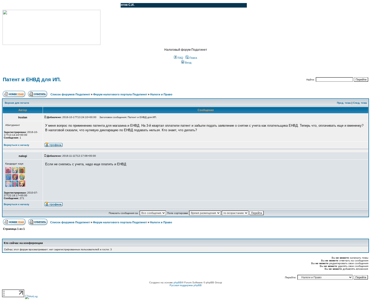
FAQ (180, 57)
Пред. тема (344, 102)
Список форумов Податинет (70, 94)
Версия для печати (17, 102)
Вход (187, 62)
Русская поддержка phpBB (186, 285)
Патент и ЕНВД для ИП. (32, 79)
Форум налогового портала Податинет (120, 94)
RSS (113, 5)
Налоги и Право (161, 94)
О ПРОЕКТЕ (34, 5)
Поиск (193, 57)
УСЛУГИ (54, 5)
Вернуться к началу (16, 145)
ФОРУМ (14, 5)
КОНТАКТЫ (96, 5)
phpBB (178, 282)
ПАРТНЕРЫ (74, 5)
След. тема (360, 102)
